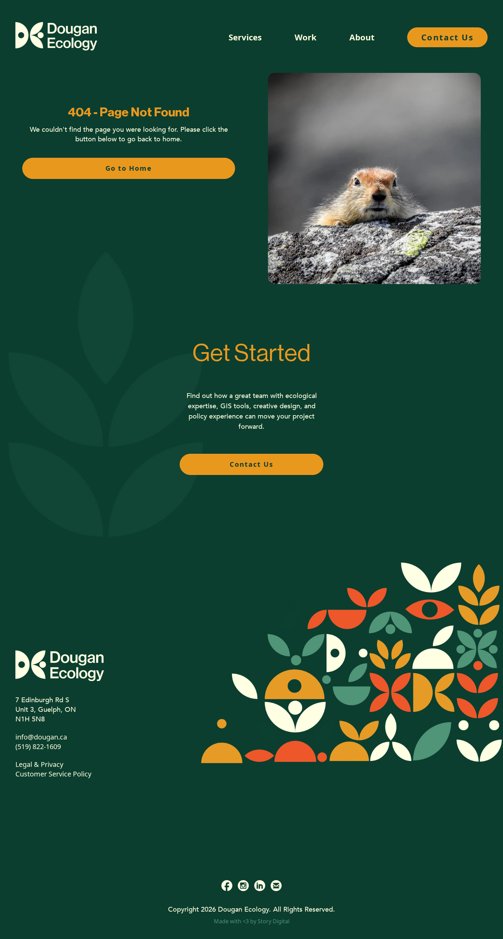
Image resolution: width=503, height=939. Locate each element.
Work (306, 37)
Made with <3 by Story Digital (251, 921)
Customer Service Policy (53, 774)
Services (245, 37)
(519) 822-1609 (38, 746)
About (361, 37)
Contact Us (447, 37)
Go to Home (128, 168)
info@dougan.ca (41, 737)
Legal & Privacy (39, 764)
